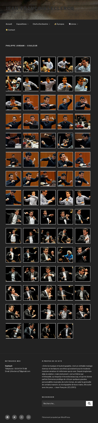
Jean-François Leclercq (40, 8)
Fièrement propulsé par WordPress (56, 417)
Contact (11, 30)
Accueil (9, 24)
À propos (60, 24)
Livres (73, 24)
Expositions (21, 24)
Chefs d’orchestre (40, 24)
